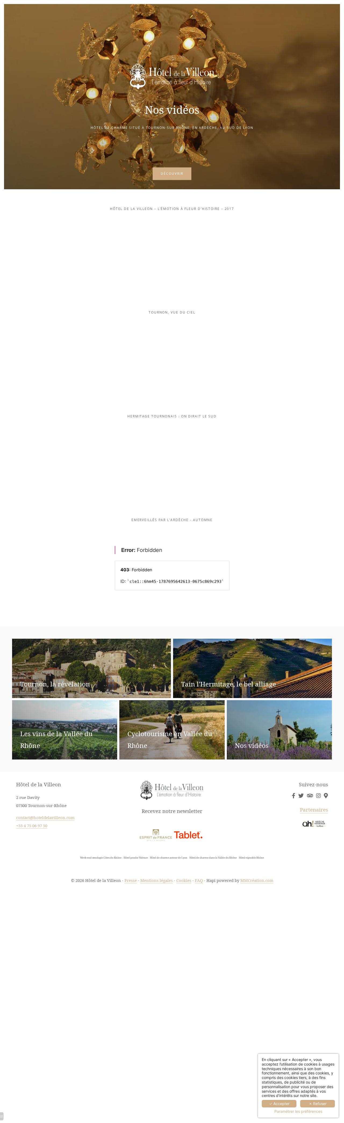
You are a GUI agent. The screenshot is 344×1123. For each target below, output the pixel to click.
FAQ (199, 880)
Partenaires (314, 809)
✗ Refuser (318, 1103)
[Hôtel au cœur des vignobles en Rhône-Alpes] (326, 795)
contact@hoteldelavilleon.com (45, 817)
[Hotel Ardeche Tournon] (156, 834)
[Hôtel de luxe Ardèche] (188, 834)
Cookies (183, 880)
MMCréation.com (256, 880)
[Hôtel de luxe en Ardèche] (293, 795)
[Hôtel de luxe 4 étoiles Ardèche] (301, 795)
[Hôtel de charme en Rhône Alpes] (318, 795)
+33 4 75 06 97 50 (31, 825)
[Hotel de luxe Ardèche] (314, 823)
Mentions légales (156, 880)
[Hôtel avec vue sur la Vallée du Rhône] (310, 795)
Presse (130, 880)
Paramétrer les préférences (298, 1111)
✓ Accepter (279, 1103)
